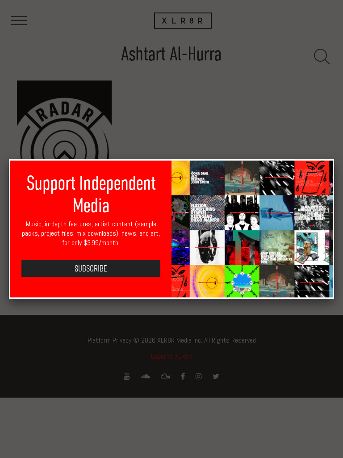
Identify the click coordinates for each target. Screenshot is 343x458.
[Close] (334, 159)
